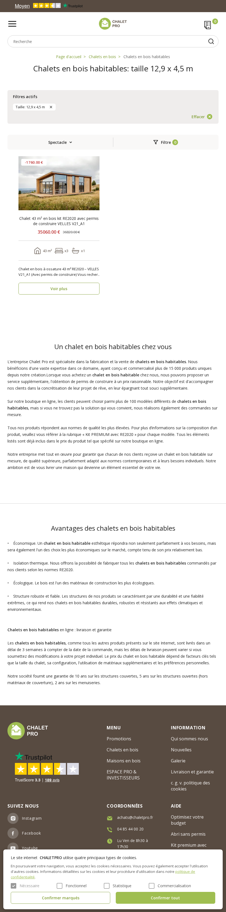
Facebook (31, 833)
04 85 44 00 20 (130, 829)
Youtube (30, 848)
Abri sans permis (188, 834)
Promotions (119, 739)
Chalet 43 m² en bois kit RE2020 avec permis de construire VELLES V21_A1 (59, 221)
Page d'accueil (68, 56)
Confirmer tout (165, 897)
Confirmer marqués (60, 897)
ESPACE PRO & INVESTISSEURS (123, 775)
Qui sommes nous (189, 739)
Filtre (166, 142)
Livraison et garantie (192, 772)
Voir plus (58, 288)
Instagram (32, 818)
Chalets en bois (102, 56)
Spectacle (57, 142)
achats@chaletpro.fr (135, 817)
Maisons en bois (124, 761)
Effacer (198, 116)
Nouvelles (181, 750)
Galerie (178, 761)
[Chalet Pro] (113, 24)
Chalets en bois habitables (146, 56)
